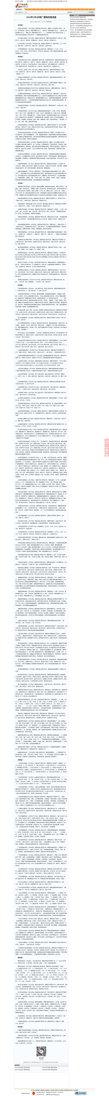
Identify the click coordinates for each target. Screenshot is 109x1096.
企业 (36, 9)
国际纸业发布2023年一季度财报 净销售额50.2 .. (81, 34)
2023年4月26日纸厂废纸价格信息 (22, 1069)
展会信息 (55, 1)
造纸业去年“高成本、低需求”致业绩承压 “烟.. (81, 32)
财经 (44, 9)
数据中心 (41, 1)
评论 (72, 9)
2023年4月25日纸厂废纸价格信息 (49, 1069)
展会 (89, 9)
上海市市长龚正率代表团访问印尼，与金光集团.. (82, 19)
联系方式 (57, 1090)
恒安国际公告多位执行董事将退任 (78, 36)
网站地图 (66, 1090)
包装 (52, 9)
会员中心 (51, 1)
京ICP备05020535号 (40, 1092)
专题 (60, 9)
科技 (56, 9)
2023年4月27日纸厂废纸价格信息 (49, 1067)
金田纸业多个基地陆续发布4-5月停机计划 (80, 21)
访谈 (77, 9)
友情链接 (76, 1090)
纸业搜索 (60, 1)
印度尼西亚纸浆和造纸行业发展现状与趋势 (81, 23)
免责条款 (47, 1090)
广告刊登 (52, 1090)
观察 (64, 9)
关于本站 (33, 1090)
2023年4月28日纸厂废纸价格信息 (22, 1067)
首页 (28, 1)
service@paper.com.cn (55, 1094)
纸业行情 (36, 1)
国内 (28, 9)
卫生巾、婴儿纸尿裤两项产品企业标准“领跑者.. (81, 30)
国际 (32, 9)
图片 (93, 9)
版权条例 (43, 1090)
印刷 (48, 9)
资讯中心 (32, 1)
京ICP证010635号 (40, 1094)
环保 (40, 9)
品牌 (85, 9)
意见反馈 (62, 1090)
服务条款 (38, 1090)
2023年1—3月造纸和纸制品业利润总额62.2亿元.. (82, 25)
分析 (68, 9)
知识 (81, 9)
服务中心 (46, 1)
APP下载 (65, 1)
